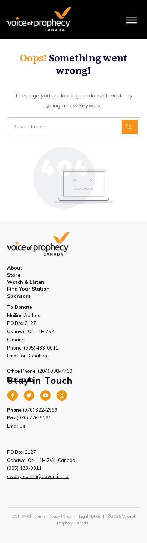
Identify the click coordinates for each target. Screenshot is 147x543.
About (14, 268)
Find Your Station (28, 289)
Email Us (16, 426)
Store (13, 275)
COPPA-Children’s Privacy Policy (41, 516)
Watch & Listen (25, 282)
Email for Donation (27, 355)
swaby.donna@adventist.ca (38, 476)
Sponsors (18, 296)
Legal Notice (89, 516)
